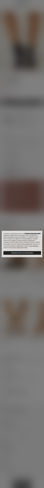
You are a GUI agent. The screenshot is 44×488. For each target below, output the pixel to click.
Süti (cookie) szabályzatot (24, 244)
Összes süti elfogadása (22, 253)
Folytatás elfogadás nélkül (33, 233)
